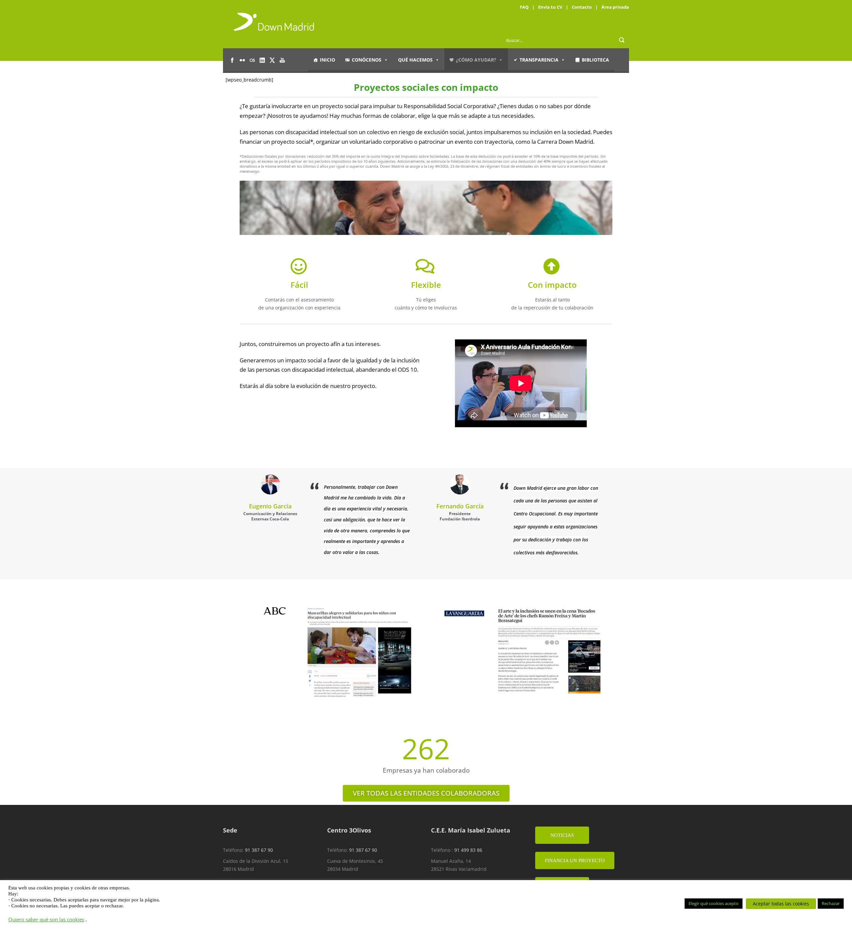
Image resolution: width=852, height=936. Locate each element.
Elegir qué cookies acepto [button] (714, 903)
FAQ (524, 7)
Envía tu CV (550, 7)
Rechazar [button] (831, 903)
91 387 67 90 (259, 850)
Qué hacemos (415, 60)
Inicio (327, 60)
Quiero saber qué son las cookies (46, 919)
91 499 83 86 (468, 850)
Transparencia (539, 60)
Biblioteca (595, 60)
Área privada (615, 7)
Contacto (582, 7)
